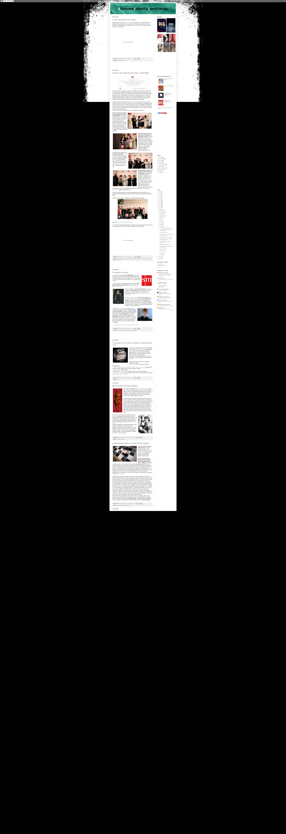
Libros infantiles (119, 810)
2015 (159, 197)
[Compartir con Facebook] (138, 58)
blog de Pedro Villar (132, 297)
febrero (161, 252)
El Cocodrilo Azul (162, 285)
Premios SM (118, 259)
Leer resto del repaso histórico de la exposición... (123, 629)
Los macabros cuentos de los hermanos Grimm (123, 564)
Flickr (134, 759)
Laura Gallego (130, 762)
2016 (159, 195)
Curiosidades (119, 258)
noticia (131, 350)
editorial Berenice (140, 719)
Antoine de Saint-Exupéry (142, 388)
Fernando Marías (116, 155)
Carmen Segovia (140, 682)
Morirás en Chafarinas (134, 364)
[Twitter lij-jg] (158, 113)
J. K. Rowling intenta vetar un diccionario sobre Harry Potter (126, 568)
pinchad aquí (115, 189)
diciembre (162, 210)
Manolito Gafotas (116, 369)
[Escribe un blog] (135, 58)
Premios (114, 259)
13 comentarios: (129, 256)
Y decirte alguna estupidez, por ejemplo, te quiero (123, 367)
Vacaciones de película (163, 290)
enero (161, 254)
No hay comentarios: (130, 437)
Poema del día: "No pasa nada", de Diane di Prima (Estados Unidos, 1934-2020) (165, 275)
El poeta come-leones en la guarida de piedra (122, 561)
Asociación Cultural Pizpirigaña (131, 298)
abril (161, 224)
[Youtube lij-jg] (164, 113)
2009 (159, 207)
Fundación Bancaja (128, 607)
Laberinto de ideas (163, 282)
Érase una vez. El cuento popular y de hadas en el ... (166, 247)
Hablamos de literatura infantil (124, 705)
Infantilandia (160, 264)
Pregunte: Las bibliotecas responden (121, 565)
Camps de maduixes (123, 371)
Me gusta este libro (163, 292)
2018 (159, 191)
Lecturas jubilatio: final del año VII (165, 297)
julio (160, 219)
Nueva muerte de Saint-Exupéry (125, 386)
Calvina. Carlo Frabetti (168, 85)
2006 (159, 258)
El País (126, 22)
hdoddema (144, 824)
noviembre (162, 212)
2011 (159, 204)
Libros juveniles (125, 810)
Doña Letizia (124, 258)
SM (151, 762)
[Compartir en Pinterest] (139, 58)
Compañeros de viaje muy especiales (165, 305)
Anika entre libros (161, 265)
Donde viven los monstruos (164, 304)
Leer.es (159, 267)
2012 (159, 202)
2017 (159, 193)
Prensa (124, 60)
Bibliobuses (140, 300)
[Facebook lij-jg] (160, 113)
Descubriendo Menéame (122, 540)
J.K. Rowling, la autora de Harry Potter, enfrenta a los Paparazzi (127, 569)
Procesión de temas (120, 272)
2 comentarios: (129, 328)
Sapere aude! (161, 307)
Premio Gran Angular (147, 258)
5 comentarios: (129, 58)
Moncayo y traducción (163, 283)
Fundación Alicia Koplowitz (120, 665)
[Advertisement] (132, 65)
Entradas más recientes (117, 814)
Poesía (159, 172)
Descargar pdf (118, 286)
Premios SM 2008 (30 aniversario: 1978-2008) (130, 73)
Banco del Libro (121, 473)
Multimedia (121, 60)
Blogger (156, 824)
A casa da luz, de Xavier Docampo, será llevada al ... (166, 235)
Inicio (134, 814)
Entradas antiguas (148, 814)
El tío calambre (121, 308)
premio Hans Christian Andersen (120, 374)
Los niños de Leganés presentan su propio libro (123, 570)
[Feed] (166, 113)
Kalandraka (134, 772)
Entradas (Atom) (121, 816)
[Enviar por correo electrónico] (134, 58)
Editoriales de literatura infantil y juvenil (168, 101)
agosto (161, 217)
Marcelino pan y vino (117, 372)
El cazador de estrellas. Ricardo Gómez (167, 94)
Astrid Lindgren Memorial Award (122, 505)
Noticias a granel (119, 732)
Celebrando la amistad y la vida (164, 308)
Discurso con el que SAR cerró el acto (124, 222)
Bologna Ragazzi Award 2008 (124, 798)
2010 (159, 205)
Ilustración (122, 634)
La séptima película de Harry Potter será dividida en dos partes (126, 566)
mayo (161, 222)
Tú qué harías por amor (141, 367)
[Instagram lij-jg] (161, 113)
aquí (147, 148)
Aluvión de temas (119, 641)
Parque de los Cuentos (129, 713)
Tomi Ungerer (142, 776)
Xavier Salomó (141, 705)
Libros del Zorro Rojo (117, 795)
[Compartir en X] (136, 58)
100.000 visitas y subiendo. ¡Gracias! (127, 512)
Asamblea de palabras (163, 272)
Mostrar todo (172, 310)
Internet (129, 330)
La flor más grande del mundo (124, 20)
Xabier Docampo (141, 349)
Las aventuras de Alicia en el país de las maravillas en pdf (125, 324)
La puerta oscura (119, 769)
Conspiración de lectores (164, 296)
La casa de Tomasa (163, 300)
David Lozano (115, 768)
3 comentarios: (129, 808)
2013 (159, 200)
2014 (159, 198)
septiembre (162, 215)
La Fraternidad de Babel (164, 289)
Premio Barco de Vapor (139, 258)
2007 (159, 256)
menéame (142, 555)
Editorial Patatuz (128, 759)
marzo (161, 226)
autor (132, 102)
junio (161, 221)
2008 (159, 209)
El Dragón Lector (121, 772)
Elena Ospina (121, 759)
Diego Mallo (136, 25)
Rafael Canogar (121, 663)
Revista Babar (162, 278)
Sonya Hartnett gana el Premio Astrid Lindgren (130, 443)
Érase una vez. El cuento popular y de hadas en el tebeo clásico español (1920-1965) (132, 581)
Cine (117, 60)
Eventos (128, 258)
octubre (161, 214)
